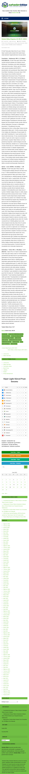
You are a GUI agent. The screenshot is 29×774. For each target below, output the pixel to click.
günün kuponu (16, 341)
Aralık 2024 (5, 560)
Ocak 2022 (5, 623)
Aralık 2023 (5, 582)
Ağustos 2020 (6, 654)
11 (10, 482)
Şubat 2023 (6, 600)
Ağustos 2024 (6, 567)
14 (21, 482)
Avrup (4, 373)
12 (13, 482)
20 (17, 484)
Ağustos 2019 (6, 669)
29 (24, 487)
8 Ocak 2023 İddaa (6, 336)
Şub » (6, 493)
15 (24, 482)
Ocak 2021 (5, 645)
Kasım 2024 (6, 562)
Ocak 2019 (5, 682)
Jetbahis (5, 370)
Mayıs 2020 (6, 660)
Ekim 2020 (5, 651)
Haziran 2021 (6, 636)
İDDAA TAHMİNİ (9, 44)
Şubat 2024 (6, 578)
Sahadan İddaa (15, 12)
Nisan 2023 (6, 596)
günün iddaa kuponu (6, 341)
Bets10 (3, 330)
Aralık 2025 (5, 538)
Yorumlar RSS (5, 731)
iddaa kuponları (6, 343)
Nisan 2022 (6, 618)
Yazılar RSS (4, 728)
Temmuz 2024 (6, 569)
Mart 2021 (5, 642)
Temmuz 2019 (6, 671)
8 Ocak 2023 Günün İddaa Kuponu (16, 334)
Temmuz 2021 (6, 634)
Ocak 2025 (5, 558)
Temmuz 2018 (6, 693)
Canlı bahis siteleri (7, 366)
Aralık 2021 (5, 625)
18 (10, 484)
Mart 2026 (5, 533)
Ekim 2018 (5, 687)
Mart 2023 (5, 598)
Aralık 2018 (5, 683)
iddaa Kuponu (14, 343)
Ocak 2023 (5, 602)
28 (21, 487)
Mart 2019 (5, 678)
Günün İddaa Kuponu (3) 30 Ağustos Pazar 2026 (14, 516)
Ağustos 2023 (6, 589)
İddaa (15, 43)
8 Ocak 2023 (4, 334)
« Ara (3, 493)
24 (6, 487)
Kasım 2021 (6, 627)
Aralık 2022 (5, 603)
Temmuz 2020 (6, 656)
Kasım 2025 (6, 540)
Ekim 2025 (5, 542)
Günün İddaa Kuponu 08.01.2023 (9, 348)
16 (2, 484)
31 (6, 489)
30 (2, 489)
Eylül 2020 (5, 653)
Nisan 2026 (6, 531)
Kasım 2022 (6, 605)
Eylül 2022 (5, 609)
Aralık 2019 (5, 663)
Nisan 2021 (6, 640)
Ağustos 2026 (6, 524)
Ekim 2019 (5, 665)
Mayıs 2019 (6, 674)
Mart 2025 (5, 554)
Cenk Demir (13, 41)
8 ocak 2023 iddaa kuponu (17, 336)
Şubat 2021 (6, 643)
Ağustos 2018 (6, 691)
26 (13, 487)
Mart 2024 (5, 576)
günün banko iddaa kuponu (15, 339)
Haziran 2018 (6, 694)
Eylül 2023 (5, 587)
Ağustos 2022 (6, 611)
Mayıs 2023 (6, 594)
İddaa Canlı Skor (7, 355)
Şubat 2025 (6, 556)
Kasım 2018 (6, 685)
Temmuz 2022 (6, 613)
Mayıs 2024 (6, 573)
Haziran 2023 (6, 593)
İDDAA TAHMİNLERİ (17, 44)
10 (6, 482)
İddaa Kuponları (20, 43)
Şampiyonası (10, 373)
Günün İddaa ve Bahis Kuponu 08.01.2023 (17, 349)
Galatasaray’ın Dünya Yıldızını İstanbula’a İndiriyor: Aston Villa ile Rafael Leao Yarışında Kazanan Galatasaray (14, 506)
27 (17, 487)
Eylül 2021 (5, 631)
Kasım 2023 (6, 584)
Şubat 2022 (6, 622)
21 (21, 484)
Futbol (3, 43)
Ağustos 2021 (6, 633)
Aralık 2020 (5, 647)
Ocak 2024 (5, 580)
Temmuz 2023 (6, 591)
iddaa (21, 341)
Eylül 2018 (5, 689)
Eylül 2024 (5, 565)
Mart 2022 (5, 620)
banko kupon (18, 337)
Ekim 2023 (5, 585)
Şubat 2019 (6, 680)
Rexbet (5, 371)
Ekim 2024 (5, 564)
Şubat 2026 (6, 534)
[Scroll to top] (26, 771)
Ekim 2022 (5, 607)
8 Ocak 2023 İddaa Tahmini (8, 337)
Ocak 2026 (5, 536)
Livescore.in (6, 353)
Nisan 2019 (6, 676)
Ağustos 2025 (6, 545)
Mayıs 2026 (6, 529)
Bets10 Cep (6, 368)
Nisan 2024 (6, 574)
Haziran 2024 (6, 571)
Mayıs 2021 (6, 638)
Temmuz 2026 (6, 525)
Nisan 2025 (6, 553)
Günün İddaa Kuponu (9, 43)
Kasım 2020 (6, 649)
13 (17, 482)
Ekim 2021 (5, 629)
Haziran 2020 (6, 658)
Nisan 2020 (6, 662)
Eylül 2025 (5, 544)
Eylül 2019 (5, 667)
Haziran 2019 (6, 673)
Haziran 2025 (6, 549)
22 (24, 484)
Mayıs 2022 (6, 616)
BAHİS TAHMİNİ (22, 41)
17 (6, 484)
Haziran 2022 (6, 614)
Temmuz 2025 (6, 547)
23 (2, 487)
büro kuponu (5, 339)
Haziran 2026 (6, 527)
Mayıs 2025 (6, 551)
